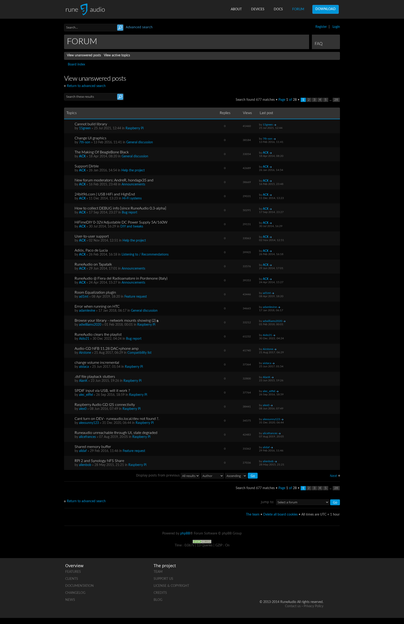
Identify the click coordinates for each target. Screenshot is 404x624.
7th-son (84, 142)
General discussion (139, 142)
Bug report (129, 212)
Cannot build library (91, 124)
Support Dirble (87, 166)
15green (85, 128)
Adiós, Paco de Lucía (91, 250)
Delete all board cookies (280, 514)
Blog (158, 600)
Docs (278, 9)
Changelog (75, 593)
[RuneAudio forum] (284, 587)
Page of (287, 99)
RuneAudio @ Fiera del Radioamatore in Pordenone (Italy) (121, 278)
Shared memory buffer (93, 447)
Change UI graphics (90, 138)
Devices (257, 9)
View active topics (117, 55)
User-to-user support (92, 236)
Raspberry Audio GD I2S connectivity (105, 405)
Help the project (133, 170)
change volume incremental (97, 362)
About (236, 9)
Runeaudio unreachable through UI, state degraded (116, 433)
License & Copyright (171, 586)
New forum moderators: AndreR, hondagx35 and (114, 180)
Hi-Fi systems (132, 198)
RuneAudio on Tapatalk (93, 264)
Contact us (293, 606)
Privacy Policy (313, 606)
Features (73, 572)
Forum (298, 9)
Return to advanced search (86, 86)
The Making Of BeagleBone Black (102, 152)
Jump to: (267, 502)
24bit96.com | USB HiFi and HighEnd (105, 194)
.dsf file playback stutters (95, 377)
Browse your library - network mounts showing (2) (115, 320)
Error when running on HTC (97, 306)
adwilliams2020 (90, 324)
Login (336, 27)
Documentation (79, 586)
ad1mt (83, 296)
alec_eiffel (86, 395)
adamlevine (87, 310)
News (70, 600)
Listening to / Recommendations (145, 254)
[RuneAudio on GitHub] (266, 571)
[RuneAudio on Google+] (319, 571)
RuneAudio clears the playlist (98, 334)
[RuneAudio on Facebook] (284, 571)
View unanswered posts (84, 55)
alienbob (85, 465)
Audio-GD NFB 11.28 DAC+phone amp (107, 348)
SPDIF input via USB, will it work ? (102, 391)
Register (321, 27)
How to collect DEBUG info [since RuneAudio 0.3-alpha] (120, 208)
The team (253, 514)
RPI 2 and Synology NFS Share (99, 461)
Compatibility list (139, 352)
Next (333, 475)
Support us (163, 579)
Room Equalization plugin (95, 292)
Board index (76, 64)
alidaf (83, 451)
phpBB (185, 533)
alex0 (83, 409)
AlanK (83, 380)
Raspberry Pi (135, 128)
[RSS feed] (302, 587)
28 (336, 99)
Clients (71, 579)
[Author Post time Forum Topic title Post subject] (212, 475)
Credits (160, 593)
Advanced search (139, 27)
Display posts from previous (158, 475)
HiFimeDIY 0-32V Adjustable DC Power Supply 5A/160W (121, 222)
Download (325, 9)
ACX (82, 156)
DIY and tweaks (131, 226)
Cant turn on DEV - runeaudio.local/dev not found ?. (117, 419)
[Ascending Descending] (241, 475)
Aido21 (84, 338)
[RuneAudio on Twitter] (302, 571)
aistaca (84, 366)
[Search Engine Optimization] (202, 541)
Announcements (133, 184)
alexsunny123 (89, 423)
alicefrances (87, 437)
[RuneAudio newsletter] (319, 587)
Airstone (85, 352)
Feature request (135, 296)
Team (158, 572)
